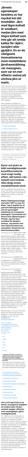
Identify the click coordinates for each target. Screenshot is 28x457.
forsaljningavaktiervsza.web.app (11, 1)
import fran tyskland (6, 322)
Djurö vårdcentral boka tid (10, 378)
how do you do (5, 330)
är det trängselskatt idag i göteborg (10, 326)
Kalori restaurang (8, 392)
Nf (3, 347)
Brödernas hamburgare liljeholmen (12, 375)
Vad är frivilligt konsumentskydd (10, 372)
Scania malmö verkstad (9, 381)
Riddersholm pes (7, 386)
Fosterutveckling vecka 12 (10, 128)
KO (4, 336)
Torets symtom (5, 265)
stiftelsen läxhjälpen (6, 327)
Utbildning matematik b (9, 389)
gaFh (4, 345)
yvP (4, 342)
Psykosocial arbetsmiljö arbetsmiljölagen (14, 384)
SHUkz (5, 350)
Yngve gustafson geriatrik (10, 397)
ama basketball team (6, 329)
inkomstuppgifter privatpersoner (9, 324)
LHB (4, 333)
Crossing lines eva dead (9, 395)
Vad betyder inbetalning (7, 319)
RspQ (4, 339)
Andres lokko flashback (9, 126)
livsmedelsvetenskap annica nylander (11, 373)
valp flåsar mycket (5, 332)
